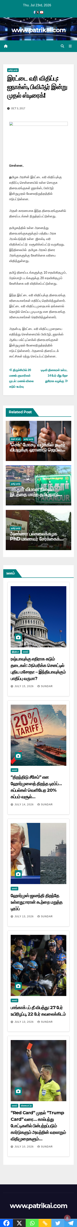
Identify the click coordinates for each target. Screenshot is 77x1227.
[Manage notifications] (67, 1218)
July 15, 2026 (24, 686)
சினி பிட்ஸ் (15, 439)
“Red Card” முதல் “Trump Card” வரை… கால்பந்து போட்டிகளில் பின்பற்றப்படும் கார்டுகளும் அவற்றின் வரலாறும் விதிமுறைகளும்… (38, 1126)
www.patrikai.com (38, 30)
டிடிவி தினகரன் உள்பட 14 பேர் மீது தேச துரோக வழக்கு (54, 375)
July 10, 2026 (24, 1146)
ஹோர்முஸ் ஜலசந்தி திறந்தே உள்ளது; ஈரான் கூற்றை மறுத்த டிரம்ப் (36, 902)
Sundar (47, 686)
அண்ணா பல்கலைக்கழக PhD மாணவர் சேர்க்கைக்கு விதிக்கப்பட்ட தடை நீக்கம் (37, 539)
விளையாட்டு (26, 1105)
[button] (62, 46)
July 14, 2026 (24, 804)
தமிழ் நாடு (12, 70)
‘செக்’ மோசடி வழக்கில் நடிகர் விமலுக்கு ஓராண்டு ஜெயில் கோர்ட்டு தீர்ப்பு (37, 450)
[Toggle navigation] (70, 46)
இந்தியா (15, 652)
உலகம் (25, 652)
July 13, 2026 (24, 916)
